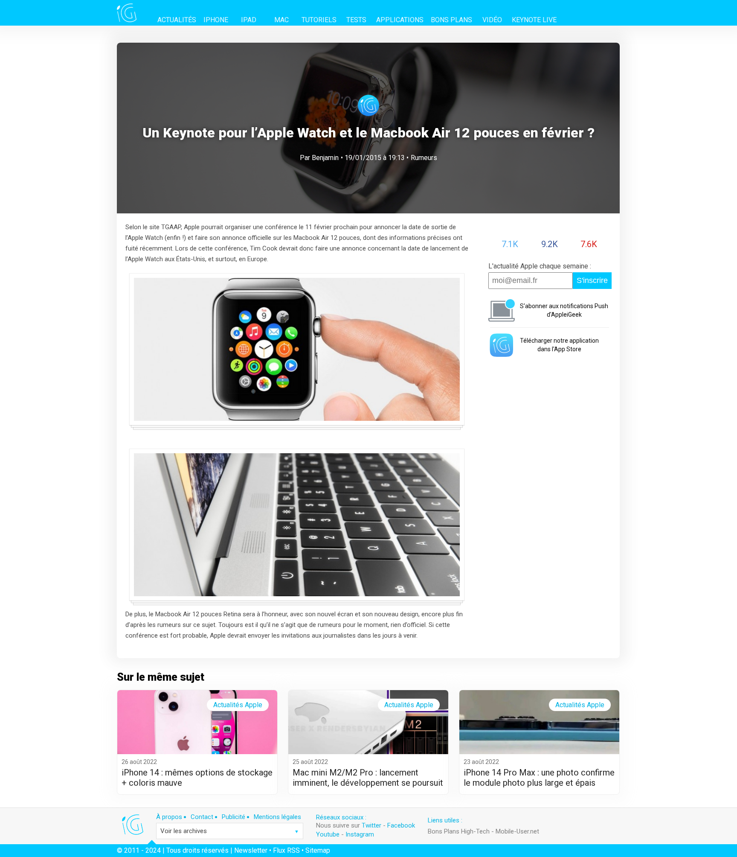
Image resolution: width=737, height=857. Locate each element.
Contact (202, 817)
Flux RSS (286, 850)
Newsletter (250, 850)
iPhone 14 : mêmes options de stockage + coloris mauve (197, 777)
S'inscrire (592, 280)
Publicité (233, 817)
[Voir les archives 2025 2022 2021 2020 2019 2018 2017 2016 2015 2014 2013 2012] (229, 831)
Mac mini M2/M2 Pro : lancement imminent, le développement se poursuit (368, 777)
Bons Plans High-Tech (459, 831)
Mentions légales (277, 817)
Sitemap (317, 850)
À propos (169, 817)
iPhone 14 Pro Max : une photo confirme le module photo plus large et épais (539, 777)
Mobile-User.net (517, 831)
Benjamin (325, 158)
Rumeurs (424, 158)
